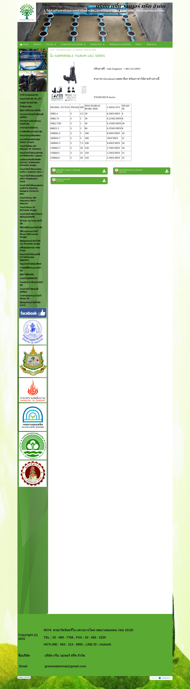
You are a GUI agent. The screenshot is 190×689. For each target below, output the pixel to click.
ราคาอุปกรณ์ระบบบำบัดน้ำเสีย (63, 50)
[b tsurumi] (83, 89)
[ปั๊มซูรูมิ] (70, 72)
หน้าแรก (52, 50)
